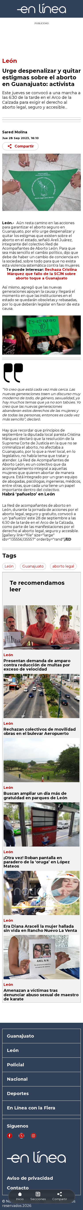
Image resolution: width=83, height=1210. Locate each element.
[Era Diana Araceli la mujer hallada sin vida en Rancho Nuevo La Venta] (41, 893)
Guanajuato (20, 1036)
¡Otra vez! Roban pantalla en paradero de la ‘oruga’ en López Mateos (37, 862)
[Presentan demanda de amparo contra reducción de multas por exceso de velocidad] (41, 627)
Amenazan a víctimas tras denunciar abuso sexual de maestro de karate (41, 994)
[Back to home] (41, 12)
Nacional (17, 1079)
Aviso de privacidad (30, 1178)
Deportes (18, 1093)
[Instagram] (33, 1137)
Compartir (24, 146)
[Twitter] (21, 1137)
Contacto (18, 1188)
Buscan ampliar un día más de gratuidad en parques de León (35, 795)
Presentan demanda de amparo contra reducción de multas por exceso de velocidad (37, 665)
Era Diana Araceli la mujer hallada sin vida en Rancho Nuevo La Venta (40, 928)
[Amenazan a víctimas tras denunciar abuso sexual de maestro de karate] (41, 957)
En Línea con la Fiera (31, 1108)
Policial (15, 1064)
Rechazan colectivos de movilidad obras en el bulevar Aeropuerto (40, 731)
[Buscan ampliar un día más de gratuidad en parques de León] (41, 760)
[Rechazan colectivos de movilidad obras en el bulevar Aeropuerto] (41, 696)
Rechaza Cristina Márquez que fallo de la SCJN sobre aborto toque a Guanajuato (42, 274)
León (9, 60)
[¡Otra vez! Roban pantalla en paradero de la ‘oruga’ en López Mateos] (41, 824)
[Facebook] (9, 1137)
